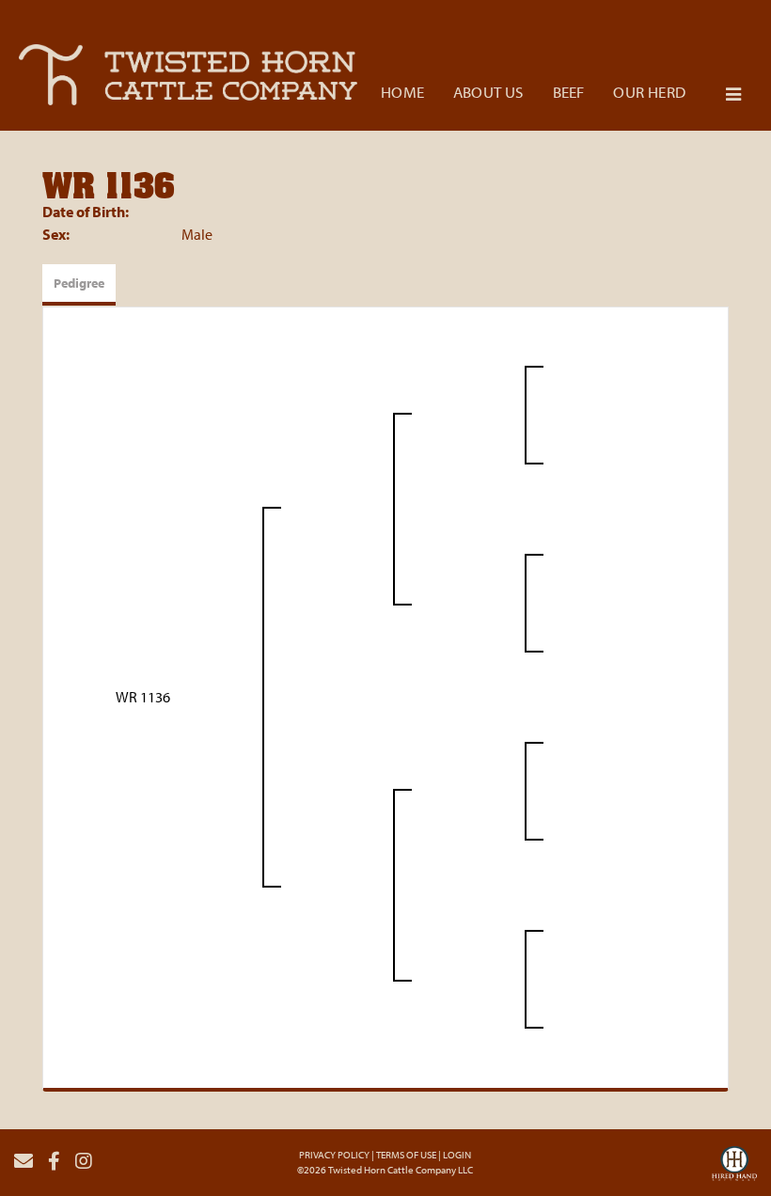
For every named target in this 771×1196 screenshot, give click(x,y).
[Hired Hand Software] (734, 1168)
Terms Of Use (406, 1154)
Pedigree (79, 283)
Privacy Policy (334, 1154)
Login (457, 1154)
